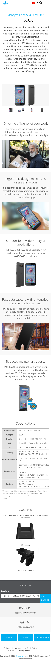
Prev (3, 110)
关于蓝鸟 (7, 648)
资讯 (26, 648)
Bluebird (19, 656)
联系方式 (11, 650)
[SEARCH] (41, 3)
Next (48, 110)
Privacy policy (24, 650)
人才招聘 (18, 648)
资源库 (34, 648)
